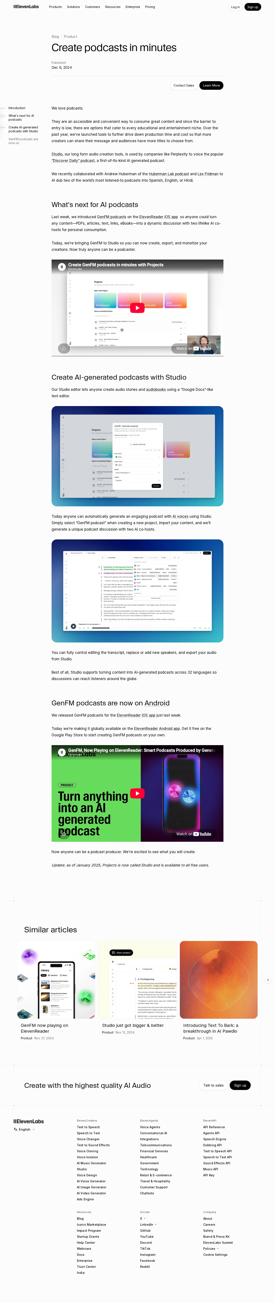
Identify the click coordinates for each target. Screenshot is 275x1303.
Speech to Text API (217, 1157)
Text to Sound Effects (93, 1145)
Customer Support (154, 1187)
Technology (149, 1169)
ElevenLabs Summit (218, 1242)
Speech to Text (88, 1133)
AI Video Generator (91, 1193)
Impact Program (89, 1230)
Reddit (145, 1266)
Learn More (211, 85)
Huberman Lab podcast (169, 174)
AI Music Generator (91, 1163)
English (24, 1129)
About (207, 1218)
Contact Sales (184, 85)
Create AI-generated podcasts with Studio (23, 129)
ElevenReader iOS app (158, 217)
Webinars (84, 1248)
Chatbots (147, 1193)
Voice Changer (88, 1139)
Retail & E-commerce (156, 1175)
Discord (146, 1242)
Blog (55, 36)
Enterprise (84, 1260)
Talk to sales (213, 1085)
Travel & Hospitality (155, 1181)
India (81, 1272)
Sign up (253, 7)
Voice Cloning (87, 1151)
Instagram (147, 1254)
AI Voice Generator (91, 1181)
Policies (209, 1248)
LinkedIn (146, 1224)
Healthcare (148, 1157)
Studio (57, 154)
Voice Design (87, 1175)
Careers (209, 1224)
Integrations (149, 1139)
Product (70, 36)
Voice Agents (150, 1127)
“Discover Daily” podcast (73, 160)
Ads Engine (85, 1199)
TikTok (145, 1248)
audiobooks (156, 389)
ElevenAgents (149, 1120)
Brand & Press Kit (216, 1236)
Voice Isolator (87, 1157)
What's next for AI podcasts (21, 117)
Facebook (147, 1260)
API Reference (214, 1127)
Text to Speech (88, 1127)
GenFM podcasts (111, 217)
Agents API (211, 1133)
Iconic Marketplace (91, 1224)
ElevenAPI (209, 1120)
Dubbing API (212, 1145)
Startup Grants (88, 1236)
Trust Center (86, 1266)
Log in (235, 7)
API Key (208, 1175)
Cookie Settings (215, 1254)
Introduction (17, 108)
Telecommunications (156, 1145)
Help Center (86, 1242)
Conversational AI (153, 1133)
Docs (81, 1254)
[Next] (267, 979)
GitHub (145, 1230)
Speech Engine (214, 1139)
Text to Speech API (217, 1151)
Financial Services (154, 1151)
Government (149, 1163)
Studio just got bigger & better (133, 1025)
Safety (208, 1230)
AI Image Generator (92, 1187)
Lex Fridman (208, 174)
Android (157, 703)
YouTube (147, 1236)
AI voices (180, 516)
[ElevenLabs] (26, 6)
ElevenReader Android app (157, 728)
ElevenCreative (87, 1120)
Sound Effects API (216, 1163)
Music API (210, 1169)
